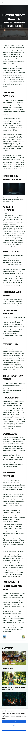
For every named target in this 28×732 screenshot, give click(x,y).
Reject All (14, 729)
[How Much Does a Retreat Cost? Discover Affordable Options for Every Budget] (14, 658)
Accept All (14, 721)
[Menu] (25, 2)
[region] (14, 720)
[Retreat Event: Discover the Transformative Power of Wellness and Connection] (14, 678)
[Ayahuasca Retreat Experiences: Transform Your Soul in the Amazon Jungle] (14, 699)
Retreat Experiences (19, 30)
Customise (14, 725)
